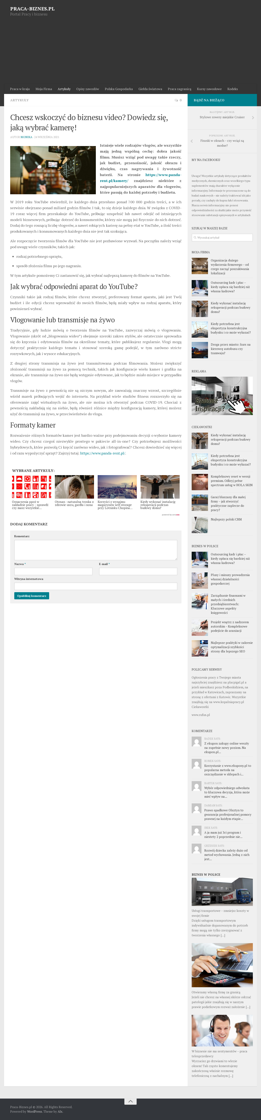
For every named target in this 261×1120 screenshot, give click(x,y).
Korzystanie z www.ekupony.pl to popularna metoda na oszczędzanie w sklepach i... (227, 770)
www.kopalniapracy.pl (228, 702)
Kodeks (232, 89)
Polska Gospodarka (119, 89)
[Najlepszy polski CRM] (200, 525)
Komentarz (22, 536)
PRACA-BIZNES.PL (32, 8)
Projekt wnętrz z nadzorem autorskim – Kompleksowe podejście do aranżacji (230, 626)
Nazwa (20, 564)
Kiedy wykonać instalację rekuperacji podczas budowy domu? (230, 307)
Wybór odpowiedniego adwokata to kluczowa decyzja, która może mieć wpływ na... (227, 792)
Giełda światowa (150, 89)
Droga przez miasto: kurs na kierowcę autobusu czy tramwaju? (231, 348)
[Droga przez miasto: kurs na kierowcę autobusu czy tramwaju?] (200, 350)
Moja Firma (43, 89)
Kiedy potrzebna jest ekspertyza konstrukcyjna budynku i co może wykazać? (231, 328)
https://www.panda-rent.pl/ (102, 453)
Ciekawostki (200, 707)
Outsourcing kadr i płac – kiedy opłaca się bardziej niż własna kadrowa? (230, 286)
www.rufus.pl (201, 715)
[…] (223, 935)
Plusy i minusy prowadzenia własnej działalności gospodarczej (230, 579)
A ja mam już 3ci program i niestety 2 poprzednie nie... (223, 834)
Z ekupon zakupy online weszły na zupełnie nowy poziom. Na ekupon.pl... (226, 747)
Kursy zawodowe (209, 89)
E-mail (104, 564)
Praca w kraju (20, 89)
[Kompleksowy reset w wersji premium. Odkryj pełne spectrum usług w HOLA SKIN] (200, 482)
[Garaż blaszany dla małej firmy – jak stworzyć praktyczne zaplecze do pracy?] (200, 503)
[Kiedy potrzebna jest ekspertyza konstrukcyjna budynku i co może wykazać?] (200, 329)
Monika (26, 137)
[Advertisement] (130, 53)
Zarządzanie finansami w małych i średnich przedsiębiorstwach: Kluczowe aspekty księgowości (228, 604)
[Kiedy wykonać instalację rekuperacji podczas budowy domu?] (200, 309)
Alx (60, 1111)
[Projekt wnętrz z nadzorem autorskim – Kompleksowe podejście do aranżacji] (200, 628)
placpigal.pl (236, 682)
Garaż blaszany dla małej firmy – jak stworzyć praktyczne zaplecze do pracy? (228, 503)
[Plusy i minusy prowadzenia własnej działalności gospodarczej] (200, 580)
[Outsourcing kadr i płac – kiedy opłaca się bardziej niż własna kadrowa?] (200, 288)
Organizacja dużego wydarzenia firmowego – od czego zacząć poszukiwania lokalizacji (230, 266)
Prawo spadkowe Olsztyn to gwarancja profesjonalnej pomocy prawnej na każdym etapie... (227, 814)
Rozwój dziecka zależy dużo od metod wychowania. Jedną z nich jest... (226, 854)
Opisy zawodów (87, 89)
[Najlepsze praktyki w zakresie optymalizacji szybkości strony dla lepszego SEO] (200, 648)
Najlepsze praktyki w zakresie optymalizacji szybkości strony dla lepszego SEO (232, 647)
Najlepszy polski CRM (226, 519)
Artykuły (64, 89)
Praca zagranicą (179, 89)
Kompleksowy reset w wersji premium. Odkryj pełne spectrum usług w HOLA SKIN (232, 480)
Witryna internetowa (28, 579)
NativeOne (95, 515)
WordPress (34, 1111)
